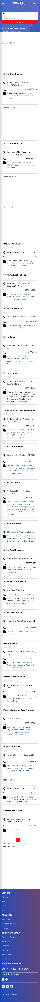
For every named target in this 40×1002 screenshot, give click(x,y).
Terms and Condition (9, 937)
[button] (19, 3)
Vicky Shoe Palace (12, 143)
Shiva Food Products (13, 550)
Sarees (14, 325)
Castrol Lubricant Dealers (16, 502)
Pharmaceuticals (20, 603)
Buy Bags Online (27, 727)
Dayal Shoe (9, 780)
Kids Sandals (12, 771)
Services (5, 928)
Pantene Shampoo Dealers (17, 471)
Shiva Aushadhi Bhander (15, 275)
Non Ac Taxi (23, 632)
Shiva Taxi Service (12, 612)
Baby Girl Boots (26, 768)
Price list (5, 950)
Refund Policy (7, 954)
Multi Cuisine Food (14, 698)
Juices (9, 567)
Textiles (22, 328)
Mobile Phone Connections (23, 361)
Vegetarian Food (23, 665)
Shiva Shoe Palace (12, 74)
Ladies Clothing (13, 328)
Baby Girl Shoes (13, 768)
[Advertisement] (20, 58)
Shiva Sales (9, 337)
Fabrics (20, 325)
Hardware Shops (27, 541)
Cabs (9, 632)
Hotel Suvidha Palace (14, 677)
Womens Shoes (23, 96)
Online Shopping (13, 727)
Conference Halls (28, 696)
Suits (9, 325)
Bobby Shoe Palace (13, 244)
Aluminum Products (27, 538)
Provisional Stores (26, 466)
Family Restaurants (19, 662)
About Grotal (6, 919)
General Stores (29, 468)
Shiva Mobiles (10, 373)
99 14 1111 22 (16, 969)
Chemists (23, 294)
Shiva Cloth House (12, 308)
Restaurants (11, 696)
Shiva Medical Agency (14, 581)
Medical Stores (12, 294)
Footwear (10, 31)
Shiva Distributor (12, 482)
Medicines (17, 297)
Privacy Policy (7, 941)
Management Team (9, 924)
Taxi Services (18, 634)
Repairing (20, 437)
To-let (4, 901)
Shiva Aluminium (12, 523)
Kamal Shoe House (12, 811)
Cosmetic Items (28, 297)
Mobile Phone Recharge (16, 364)
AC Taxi (14, 632)
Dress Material (29, 325)
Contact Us (6, 959)
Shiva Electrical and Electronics (19, 410)
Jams (15, 567)
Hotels (15, 701)
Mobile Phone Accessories (17, 356)
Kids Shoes (11, 96)
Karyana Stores (13, 466)
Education (5, 897)
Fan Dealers (29, 430)
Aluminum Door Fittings (16, 536)
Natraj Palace (10, 643)
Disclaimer (5, 946)
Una (4, 31)
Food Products (30, 567)
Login (35, 3)
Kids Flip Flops (23, 771)
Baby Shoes (21, 266)
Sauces (20, 567)
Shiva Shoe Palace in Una (12, 32)
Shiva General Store (13, 446)
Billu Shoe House (11, 746)
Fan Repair (11, 432)
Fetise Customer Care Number (18, 710)
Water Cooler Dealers (15, 430)
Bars (8, 662)
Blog (3, 910)
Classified (5, 906)
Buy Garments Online (15, 730)
